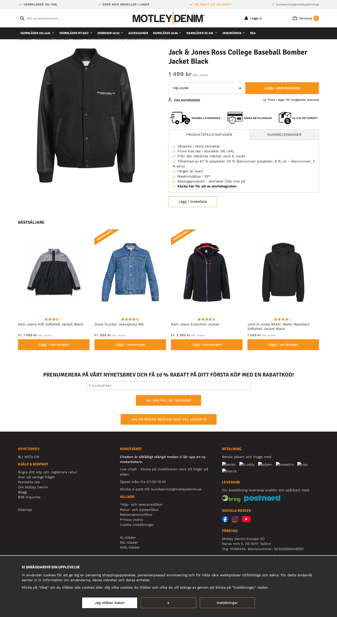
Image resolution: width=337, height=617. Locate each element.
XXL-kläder (129, 542)
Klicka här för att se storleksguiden (207, 186)
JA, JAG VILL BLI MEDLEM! (168, 400)
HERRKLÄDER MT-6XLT (74, 33)
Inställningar (227, 603)
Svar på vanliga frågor (36, 477)
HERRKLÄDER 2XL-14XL (35, 33)
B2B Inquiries (29, 497)
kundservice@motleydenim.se (297, 4)
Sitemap (25, 510)
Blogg (22, 492)
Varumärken (232, 33)
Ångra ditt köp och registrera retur (47, 472)
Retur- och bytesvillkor (139, 510)
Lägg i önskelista (193, 201)
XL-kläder (128, 537)
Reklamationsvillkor (136, 515)
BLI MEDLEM (28, 457)
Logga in (255, 18)
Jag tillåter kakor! (110, 603)
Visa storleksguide (187, 99)
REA (253, 33)
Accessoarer (138, 33)
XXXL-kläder (130, 547)
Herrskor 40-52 (108, 33)
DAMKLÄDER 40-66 (165, 33)
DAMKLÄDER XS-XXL (200, 33)
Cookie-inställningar (137, 525)
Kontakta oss (29, 482)
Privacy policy (131, 519)
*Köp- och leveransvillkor (141, 504)
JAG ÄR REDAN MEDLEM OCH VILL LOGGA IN (168, 419)
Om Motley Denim (33, 487)
